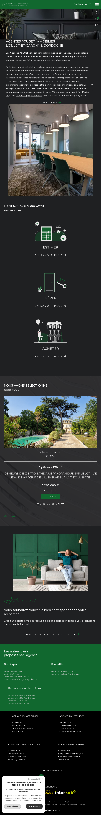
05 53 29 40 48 (64, 750)
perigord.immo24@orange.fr (70, 753)
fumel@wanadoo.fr (20, 725)
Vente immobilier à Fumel (62, 671)
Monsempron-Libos (49, 56)
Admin (54, 804)
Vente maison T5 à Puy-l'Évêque (21, 698)
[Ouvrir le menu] (97, 4)
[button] (13, 516)
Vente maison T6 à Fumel (18, 703)
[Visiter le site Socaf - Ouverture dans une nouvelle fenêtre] (46, 792)
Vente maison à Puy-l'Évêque (16, 677)
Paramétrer (12, 806)
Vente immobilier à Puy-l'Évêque (65, 674)
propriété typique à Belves (29, 95)
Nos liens (62, 804)
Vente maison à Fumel (13, 671)
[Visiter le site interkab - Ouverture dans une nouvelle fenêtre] (65, 792)
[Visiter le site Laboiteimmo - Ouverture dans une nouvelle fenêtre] (50, 809)
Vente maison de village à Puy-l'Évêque (20, 679)
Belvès (34, 56)
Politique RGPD (72, 804)
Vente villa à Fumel (12, 674)
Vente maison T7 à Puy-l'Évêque (21, 695)
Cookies (82, 804)
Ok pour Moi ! (34, 806)
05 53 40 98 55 (18, 722)
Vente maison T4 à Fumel (18, 701)
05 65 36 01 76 (14, 750)
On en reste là (34, 779)
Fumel (27, 56)
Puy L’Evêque (68, 56)
